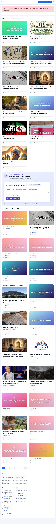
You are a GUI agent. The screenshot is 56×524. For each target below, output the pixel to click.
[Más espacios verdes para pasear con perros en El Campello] (41, 33)
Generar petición (14, 198)
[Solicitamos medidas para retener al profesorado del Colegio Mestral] (41, 108)
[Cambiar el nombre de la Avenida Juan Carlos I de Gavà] (41, 133)
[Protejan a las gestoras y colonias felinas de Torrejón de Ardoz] (14, 108)
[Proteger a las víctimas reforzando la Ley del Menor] (14, 158)
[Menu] (53, 2)
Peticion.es (4, 2)
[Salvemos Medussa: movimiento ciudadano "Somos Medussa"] (14, 83)
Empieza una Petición (45, 2)
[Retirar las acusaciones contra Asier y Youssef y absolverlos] (14, 133)
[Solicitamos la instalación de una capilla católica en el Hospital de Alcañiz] (41, 83)
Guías (4, 488)
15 (28, 468)
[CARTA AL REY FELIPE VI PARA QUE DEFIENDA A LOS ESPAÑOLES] (14, 33)
